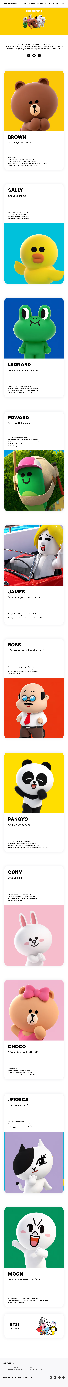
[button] (63, 3)
